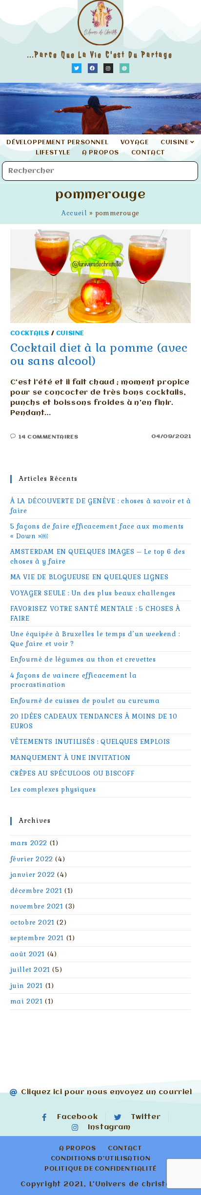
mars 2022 (28, 843)
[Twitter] (76, 68)
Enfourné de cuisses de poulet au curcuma (85, 701)
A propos (100, 153)
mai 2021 (26, 1001)
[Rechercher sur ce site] (100, 171)
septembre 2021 (37, 938)
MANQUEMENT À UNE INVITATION (70, 758)
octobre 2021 (32, 922)
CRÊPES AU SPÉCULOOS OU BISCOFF (72, 773)
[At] (124, 68)
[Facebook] (93, 68)
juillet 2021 (30, 970)
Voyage (135, 143)
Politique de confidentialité (100, 1169)
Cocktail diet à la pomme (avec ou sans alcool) (99, 354)
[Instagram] (108, 68)
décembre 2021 (36, 891)
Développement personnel (57, 143)
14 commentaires (48, 437)
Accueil (74, 213)
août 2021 (27, 954)
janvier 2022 (32, 875)
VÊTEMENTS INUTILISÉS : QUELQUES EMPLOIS (90, 742)
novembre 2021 (36, 906)
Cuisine (175, 142)
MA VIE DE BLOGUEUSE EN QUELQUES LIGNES (89, 577)
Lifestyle (53, 153)
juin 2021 (26, 986)
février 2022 (31, 859)
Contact (148, 153)
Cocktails (29, 333)
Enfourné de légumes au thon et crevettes (83, 659)
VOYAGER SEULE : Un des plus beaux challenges (93, 593)
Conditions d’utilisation (100, 1159)
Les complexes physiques (53, 789)
